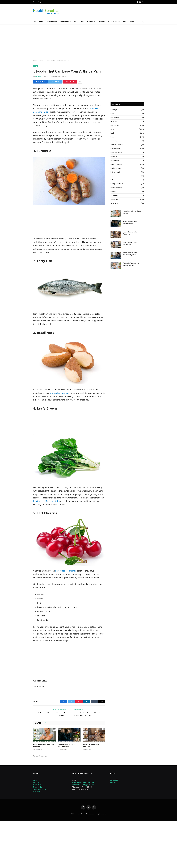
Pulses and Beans (116, 187)
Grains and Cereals (117, 145)
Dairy (112, 113)
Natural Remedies (116, 164)
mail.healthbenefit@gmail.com (83, 785)
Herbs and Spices (116, 152)
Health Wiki (91, 21)
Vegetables (114, 199)
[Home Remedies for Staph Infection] (44, 735)
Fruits (112, 137)
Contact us (37, 785)
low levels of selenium (60, 393)
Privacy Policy (38, 787)
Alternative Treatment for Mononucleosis (131, 264)
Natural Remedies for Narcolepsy (130, 243)
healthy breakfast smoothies (46, 501)
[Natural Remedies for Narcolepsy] (116, 244)
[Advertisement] (88, 42)
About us (36, 782)
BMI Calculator (128, 21)
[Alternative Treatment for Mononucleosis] (116, 265)
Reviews (113, 191)
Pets (112, 180)
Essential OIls (115, 125)
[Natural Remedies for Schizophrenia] (69, 735)
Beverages (114, 109)
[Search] (143, 21)
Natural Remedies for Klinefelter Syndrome (130, 254)
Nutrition (102, 21)
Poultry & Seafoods (117, 184)
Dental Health (52, 21)
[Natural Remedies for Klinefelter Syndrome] (116, 255)
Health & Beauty (116, 148)
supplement (114, 195)
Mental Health (65, 21)
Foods (112, 133)
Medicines (114, 156)
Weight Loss (78, 21)
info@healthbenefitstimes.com (83, 782)
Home (41, 21)
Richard (38, 76)
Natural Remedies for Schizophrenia (66, 745)
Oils (112, 176)
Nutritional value (116, 168)
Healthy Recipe (114, 21)
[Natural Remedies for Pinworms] (94, 735)
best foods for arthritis (65, 570)
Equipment (114, 121)
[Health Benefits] (45, 11)
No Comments (57, 76)
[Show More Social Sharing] (80, 82)
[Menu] (35, 21)
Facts (36, 66)
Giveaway (114, 141)
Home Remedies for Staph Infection (43, 745)
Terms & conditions (40, 789)
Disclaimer (36, 792)
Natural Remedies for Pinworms (91, 745)
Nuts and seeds (115, 172)
